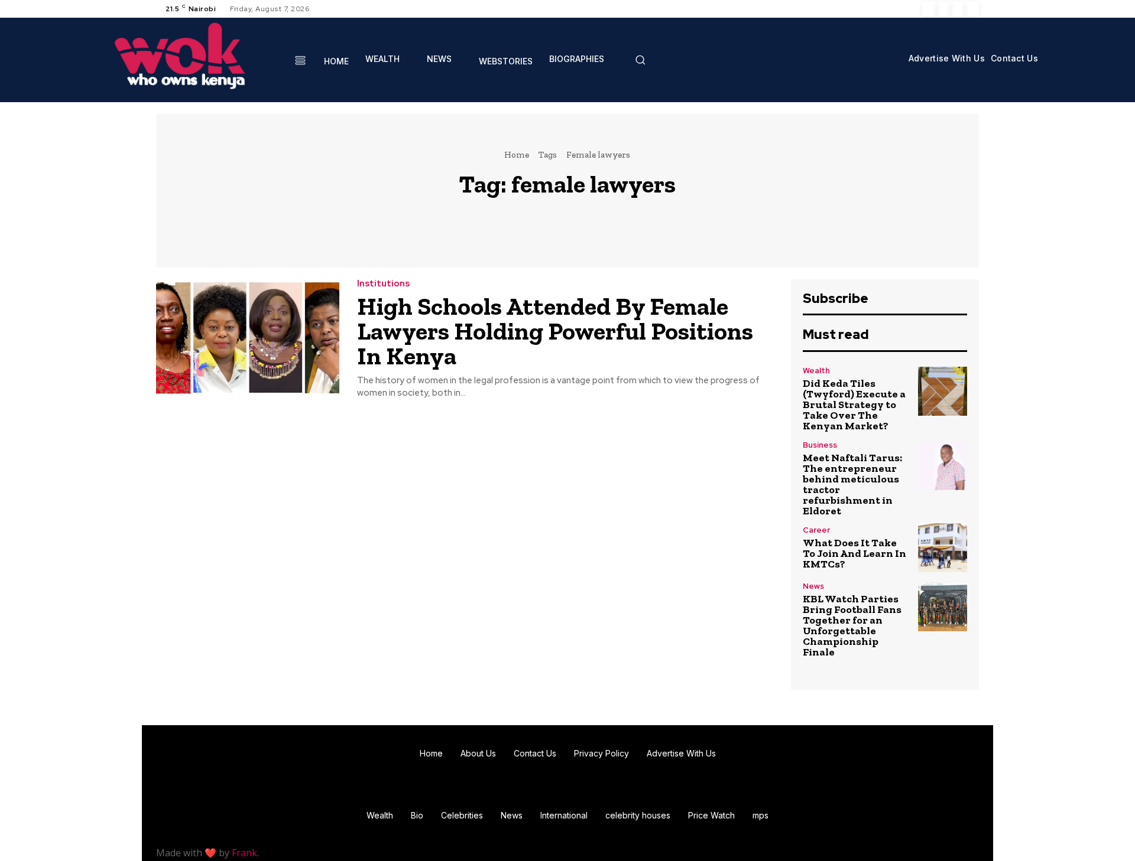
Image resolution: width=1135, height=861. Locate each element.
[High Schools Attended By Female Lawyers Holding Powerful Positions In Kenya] (247, 338)
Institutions (383, 283)
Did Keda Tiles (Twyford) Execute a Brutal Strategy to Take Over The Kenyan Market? (854, 404)
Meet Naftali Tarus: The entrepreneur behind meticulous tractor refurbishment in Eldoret (852, 484)
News (813, 586)
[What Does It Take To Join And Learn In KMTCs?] (942, 547)
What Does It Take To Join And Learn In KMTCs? (854, 553)
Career (816, 530)
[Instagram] (943, 9)
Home (516, 154)
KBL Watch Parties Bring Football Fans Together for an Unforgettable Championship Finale (852, 625)
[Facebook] (929, 9)
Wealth (816, 370)
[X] (958, 9)
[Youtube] (972, 9)
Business (820, 445)
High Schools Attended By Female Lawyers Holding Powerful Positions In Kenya (555, 331)
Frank (244, 852)
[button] (640, 59)
